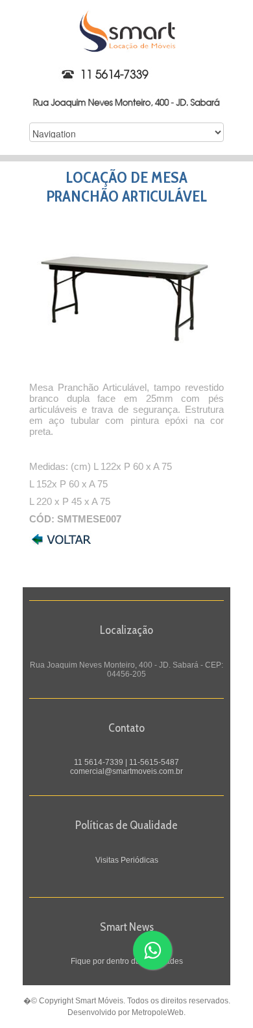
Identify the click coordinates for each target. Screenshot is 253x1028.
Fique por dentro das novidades (127, 961)
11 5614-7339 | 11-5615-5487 (126, 762)
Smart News (127, 927)
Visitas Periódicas (126, 860)
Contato (126, 728)
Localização (126, 630)
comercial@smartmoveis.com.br (126, 771)
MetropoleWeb (158, 1012)
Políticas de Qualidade (126, 825)
